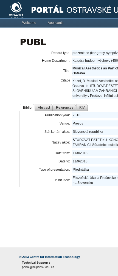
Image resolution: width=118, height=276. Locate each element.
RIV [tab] (82, 107)
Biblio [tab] (27, 107)
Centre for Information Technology (55, 256)
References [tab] (64, 107)
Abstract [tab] (44, 107)
